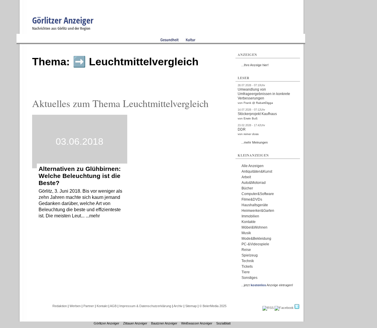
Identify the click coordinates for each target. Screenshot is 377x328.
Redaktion (59, 306)
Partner (88, 306)
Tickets (247, 266)
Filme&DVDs (252, 199)
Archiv (178, 306)
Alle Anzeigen (253, 165)
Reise (246, 249)
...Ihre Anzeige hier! (255, 65)
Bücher (247, 188)
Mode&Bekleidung (256, 238)
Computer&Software (258, 193)
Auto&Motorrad (254, 182)
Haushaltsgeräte (255, 205)
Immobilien (250, 216)
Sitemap (191, 306)
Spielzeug (250, 255)
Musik (246, 233)
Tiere (246, 272)
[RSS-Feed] (268, 307)
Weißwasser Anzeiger (196, 323)
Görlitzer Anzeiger (62, 20)
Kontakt (102, 306)
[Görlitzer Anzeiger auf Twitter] (297, 307)
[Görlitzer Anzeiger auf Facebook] (284, 307)
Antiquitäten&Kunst (257, 171)
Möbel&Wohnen (254, 227)
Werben (75, 306)
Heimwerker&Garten (258, 210)
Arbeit (246, 177)
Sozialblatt (223, 323)
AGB (113, 306)
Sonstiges (249, 277)
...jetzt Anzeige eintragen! (267, 285)
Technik (248, 260)
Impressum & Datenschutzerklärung (145, 306)
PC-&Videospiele (255, 244)
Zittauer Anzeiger (135, 323)
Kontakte (249, 221)
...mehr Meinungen (254, 142)
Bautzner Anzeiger (164, 323)
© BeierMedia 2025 (212, 306)
